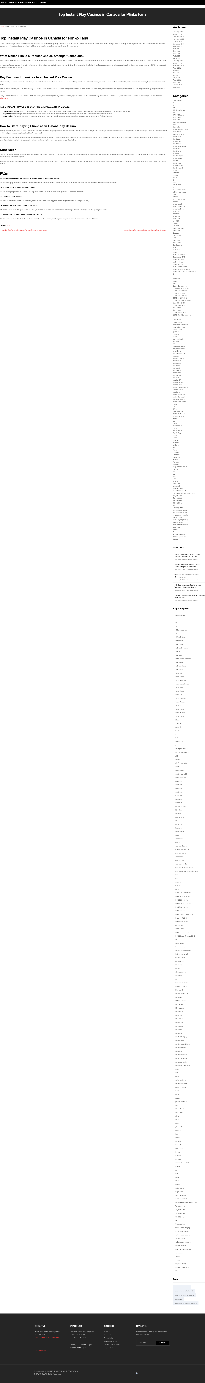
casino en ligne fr (178, 255)
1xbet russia (177, 163)
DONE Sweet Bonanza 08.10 (183, 315)
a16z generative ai (179, 189)
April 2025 (176, 56)
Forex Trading (177, 322)
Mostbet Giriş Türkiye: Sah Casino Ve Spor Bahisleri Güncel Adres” (24, 230)
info (174, 344)
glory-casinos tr (178, 339)
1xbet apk (176, 139)
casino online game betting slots (184, 1291)
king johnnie (177, 351)
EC (174, 317)
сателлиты (176, 527)
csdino (175, 281)
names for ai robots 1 (180, 402)
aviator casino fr (178, 209)
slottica (175, 481)
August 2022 (177, 80)
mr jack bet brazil (178, 397)
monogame (177, 375)
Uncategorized (178, 508)
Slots (174, 476)
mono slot (176, 368)
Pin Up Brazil (177, 430)
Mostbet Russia (178, 390)
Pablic (175, 418)
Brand (175, 247)
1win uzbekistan (178, 134)
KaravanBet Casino (179, 346)
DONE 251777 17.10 (180, 298)
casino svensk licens (180, 267)
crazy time (176, 279)
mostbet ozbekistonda (180, 387)
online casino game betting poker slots (186, 1303)
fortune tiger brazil (179, 327)
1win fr (175, 124)
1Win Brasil (177, 117)
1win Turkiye (177, 132)
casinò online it (178, 264)
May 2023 (176, 78)
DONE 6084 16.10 (179, 305)
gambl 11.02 (177, 332)
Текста (175, 529)
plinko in (176, 440)
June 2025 (176, 51)
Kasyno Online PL (179, 349)
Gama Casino (177, 329)
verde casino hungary (180, 510)
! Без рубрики (177, 100)
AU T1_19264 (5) (179, 199)
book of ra (176, 240)
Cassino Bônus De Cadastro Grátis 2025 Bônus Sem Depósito (145, 230)
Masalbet (176, 356)
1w (174, 112)
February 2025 (178, 61)
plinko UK (176, 443)
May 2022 (176, 82)
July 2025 (176, 49)
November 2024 (178, 65)
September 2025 (178, 44)
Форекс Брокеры (179, 534)
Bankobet (176, 223)
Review (175, 459)
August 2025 (177, 46)
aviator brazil (177, 204)
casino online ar (178, 262)
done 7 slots (177, 310)
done (174, 283)
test (174, 505)
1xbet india (176, 149)
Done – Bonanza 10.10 (181, 286)
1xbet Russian (178, 165)
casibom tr (176, 250)
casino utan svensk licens (181, 269)
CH (174, 274)
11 (174, 105)
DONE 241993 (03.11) (180, 293)
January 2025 (177, 63)
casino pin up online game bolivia (184, 1295)
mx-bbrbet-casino (179, 399)
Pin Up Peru (177, 433)
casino (175, 252)
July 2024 (176, 70)
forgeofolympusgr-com (180, 324)
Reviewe (176, 462)
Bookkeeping (177, 245)
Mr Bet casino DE (179, 394)
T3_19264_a (177, 503)
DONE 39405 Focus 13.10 (182, 300)
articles (175, 197)
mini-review (177, 361)
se (174, 471)
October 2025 (177, 41)
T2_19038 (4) (177, 496)
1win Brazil (176, 120)
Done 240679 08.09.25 (181, 288)
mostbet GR (177, 380)
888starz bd (177, 185)
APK (174, 194)
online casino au (178, 411)
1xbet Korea (177, 151)
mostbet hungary (178, 382)
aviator (175, 202)
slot (174, 474)
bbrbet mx (176, 230)
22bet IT (176, 175)
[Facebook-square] (96, 1374)
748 (174, 182)
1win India (176, 127)
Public (175, 450)
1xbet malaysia (178, 156)
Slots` (175, 479)
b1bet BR (176, 221)
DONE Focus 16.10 (179, 312)
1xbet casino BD (178, 144)
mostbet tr (176, 392)
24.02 (175, 177)
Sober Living (177, 484)
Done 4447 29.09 (179, 303)
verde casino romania (180, 515)
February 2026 (178, 32)
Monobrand (177, 370)
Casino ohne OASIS (179, 257)
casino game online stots (182, 1287)
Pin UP (175, 428)
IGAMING (176, 341)
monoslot (176, 377)
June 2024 (176, 73)
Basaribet (176, 226)
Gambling (176, 334)
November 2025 (178, 39)
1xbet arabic (177, 141)
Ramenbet (176, 455)
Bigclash (176, 233)
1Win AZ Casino (178, 115)
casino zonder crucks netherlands (184, 271)
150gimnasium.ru (179, 110)
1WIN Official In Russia (180, 129)
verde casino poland (180, 512)
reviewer (176, 464)
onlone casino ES (179, 414)
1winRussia (177, 136)
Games (175, 336)
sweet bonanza (178, 488)
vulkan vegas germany (180, 520)
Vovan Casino (177, 517)
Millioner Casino (178, 358)
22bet (175, 170)
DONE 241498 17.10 (180, 291)
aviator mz (176, 216)
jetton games (178, 1299)
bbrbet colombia (178, 228)
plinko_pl (176, 445)
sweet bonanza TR (179, 491)
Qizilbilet (176, 452)
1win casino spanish (180, 122)
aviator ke (176, 214)
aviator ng (176, 218)
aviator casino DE (179, 206)
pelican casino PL (179, 426)
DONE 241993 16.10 (180, 296)
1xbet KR (176, 153)
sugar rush (176, 486)
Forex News (177, 320)
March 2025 (177, 58)
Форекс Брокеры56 (179, 537)
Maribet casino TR (179, 353)
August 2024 (177, 68)
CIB (174, 276)
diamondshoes (22, 26)
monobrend (177, 373)
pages (175, 423)
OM (174, 406)
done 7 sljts (177, 308)
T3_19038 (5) (177, 498)
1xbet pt (175, 161)
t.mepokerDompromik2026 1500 (184, 493)
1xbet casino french (179, 146)
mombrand (176, 365)
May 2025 (176, 53)
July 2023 (176, 75)
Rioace (175, 469)
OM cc (175, 409)
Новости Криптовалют (180, 524)
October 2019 (177, 85)
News (175, 404)
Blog (174, 238)
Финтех (175, 532)
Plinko (2, 26)
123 (174, 108)
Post (174, 447)
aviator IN (176, 211)
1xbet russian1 (178, 168)
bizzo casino (177, 235)
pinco (175, 435)
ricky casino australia (180, 467)
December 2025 (178, 37)
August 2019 (177, 87)
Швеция (176, 539)
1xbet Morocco (178, 158)
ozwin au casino (178, 416)
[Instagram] (109, 1374)
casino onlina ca (178, 259)
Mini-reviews (177, 363)
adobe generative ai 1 (180, 192)
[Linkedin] (105, 1374)
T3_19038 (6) (177, 500)
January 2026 (177, 34)
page (174, 421)
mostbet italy (177, 385)
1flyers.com (4, 98)
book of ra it (177, 243)
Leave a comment (192, 559)
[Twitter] (100, 1374)
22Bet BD (176, 173)
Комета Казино (178, 522)
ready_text (176, 457)
